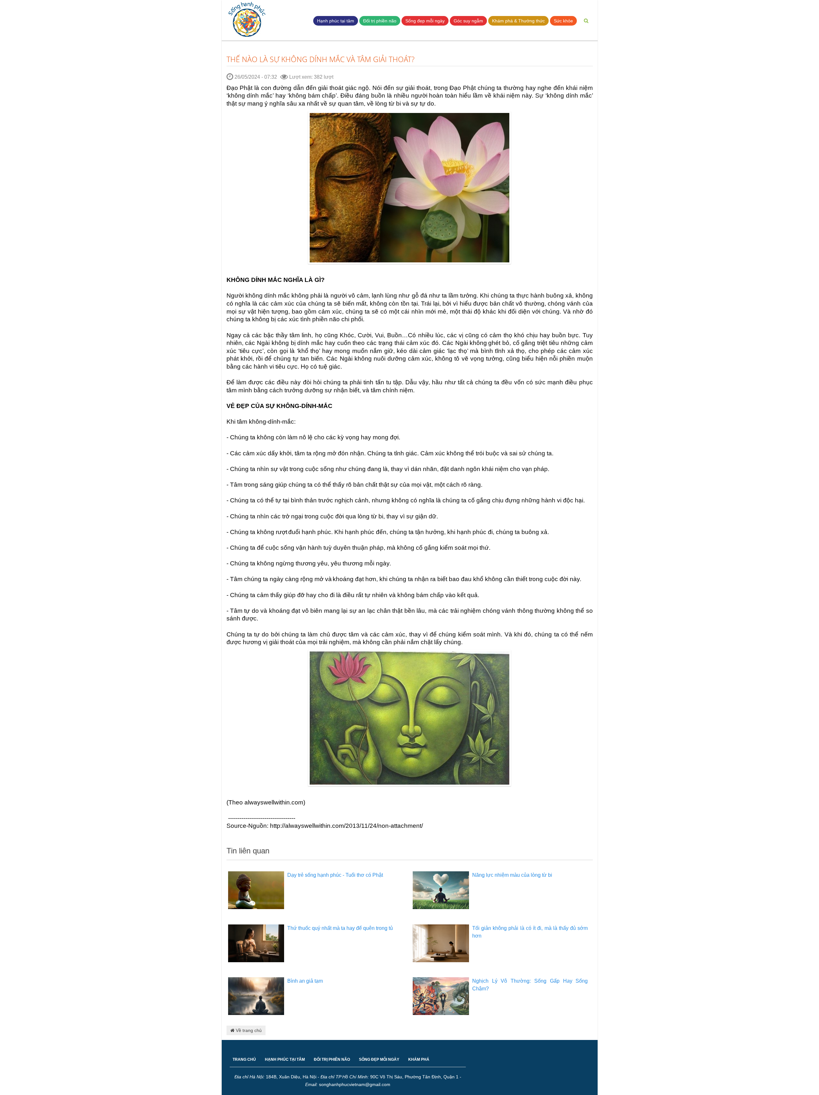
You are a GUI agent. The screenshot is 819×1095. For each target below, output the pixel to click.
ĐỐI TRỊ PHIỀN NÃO (332, 1059)
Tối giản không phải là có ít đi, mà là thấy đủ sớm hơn (530, 932)
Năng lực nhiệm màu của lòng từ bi (512, 875)
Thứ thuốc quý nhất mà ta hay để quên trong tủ (340, 928)
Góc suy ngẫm (468, 20)
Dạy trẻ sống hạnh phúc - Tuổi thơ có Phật (335, 875)
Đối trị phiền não (379, 20)
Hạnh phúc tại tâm (335, 20)
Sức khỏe (563, 20)
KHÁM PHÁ (418, 1059)
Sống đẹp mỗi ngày (425, 20)
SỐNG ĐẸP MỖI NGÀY (379, 1059)
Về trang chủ (248, 1030)
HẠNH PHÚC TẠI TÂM (285, 1059)
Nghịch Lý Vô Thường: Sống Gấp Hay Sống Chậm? (530, 984)
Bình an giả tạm (305, 981)
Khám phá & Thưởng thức (518, 20)
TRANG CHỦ (244, 1059)
